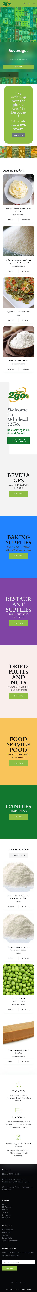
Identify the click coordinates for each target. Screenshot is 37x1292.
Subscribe (9, 1268)
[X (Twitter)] (16, 1282)
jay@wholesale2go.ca (21, 1182)
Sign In (5, 1212)
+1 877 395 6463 (14, 1174)
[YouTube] (24, 1282)
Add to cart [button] (26, 220)
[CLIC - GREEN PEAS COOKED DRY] (18, 979)
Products (5, 1204)
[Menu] (34, 4)
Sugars (18, 902)
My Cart (5, 1210)
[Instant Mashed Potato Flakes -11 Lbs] (18, 189)
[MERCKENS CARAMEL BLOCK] (18, 1031)
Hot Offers (6, 1215)
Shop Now (18, 494)
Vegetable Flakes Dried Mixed (18, 312)
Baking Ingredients (18, 215)
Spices (18, 315)
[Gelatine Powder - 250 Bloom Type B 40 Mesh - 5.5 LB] (18, 241)
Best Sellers (6, 1232)
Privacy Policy (7, 1238)
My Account (6, 1207)
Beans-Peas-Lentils (18, 1005)
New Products (7, 1230)
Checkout (6, 1218)
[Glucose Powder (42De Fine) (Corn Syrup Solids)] (18, 876)
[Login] (24, 3)
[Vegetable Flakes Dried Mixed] (18, 292)
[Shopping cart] (29, 3)
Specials (5, 1235)
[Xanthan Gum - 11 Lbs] (18, 341)
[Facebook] (12, 1282)
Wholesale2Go (25, 1289)
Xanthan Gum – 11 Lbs (18, 360)
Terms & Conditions (10, 1241)
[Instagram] (20, 1282)
